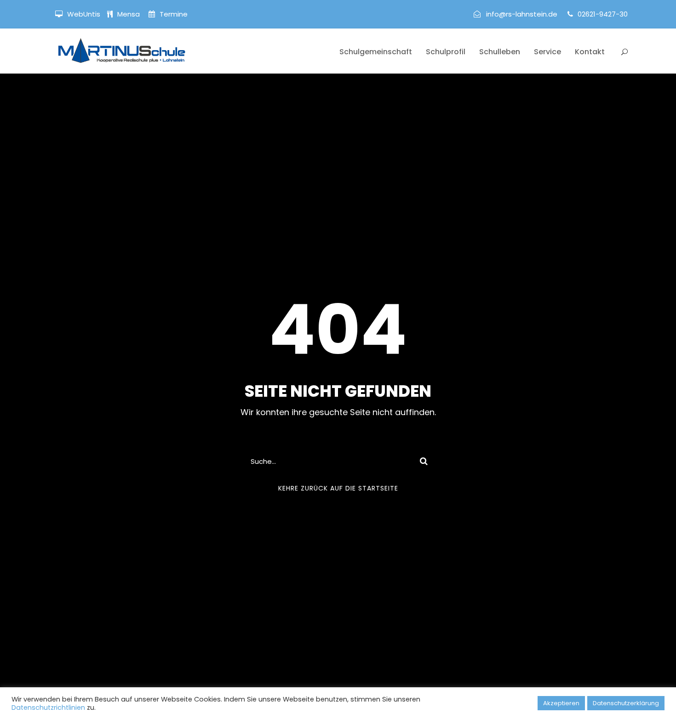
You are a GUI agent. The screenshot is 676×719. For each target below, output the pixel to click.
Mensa (129, 14)
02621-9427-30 (603, 14)
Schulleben (499, 51)
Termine (173, 14)
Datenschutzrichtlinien (48, 707)
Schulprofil (445, 51)
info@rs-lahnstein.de (521, 14)
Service (547, 51)
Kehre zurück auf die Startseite (338, 488)
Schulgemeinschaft (375, 51)
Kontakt (590, 51)
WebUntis (83, 14)
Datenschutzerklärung (626, 703)
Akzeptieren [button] (561, 703)
